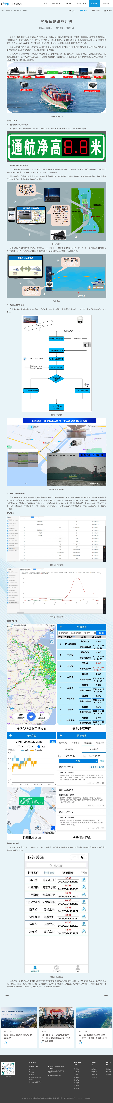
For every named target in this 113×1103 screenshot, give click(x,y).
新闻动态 (71, 10)
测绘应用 (76, 1088)
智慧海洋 (76, 1077)
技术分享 (16, 11)
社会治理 (76, 1080)
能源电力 (76, 1069)
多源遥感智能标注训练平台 (35, 1078)
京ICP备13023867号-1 (69, 1098)
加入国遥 (109, 1072)
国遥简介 (109, 1069)
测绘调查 (31, 1075)
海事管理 (76, 1086)
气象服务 (76, 1083)
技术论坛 (96, 10)
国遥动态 (9, 11)
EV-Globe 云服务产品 (54, 1075)
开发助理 (108, 10)
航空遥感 (31, 1072)
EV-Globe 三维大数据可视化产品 (56, 1072)
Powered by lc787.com (84, 1098)
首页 (2, 11)
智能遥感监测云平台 (35, 1082)
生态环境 (76, 1075)
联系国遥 (109, 1075)
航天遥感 (31, 1069)
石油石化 (76, 1072)
